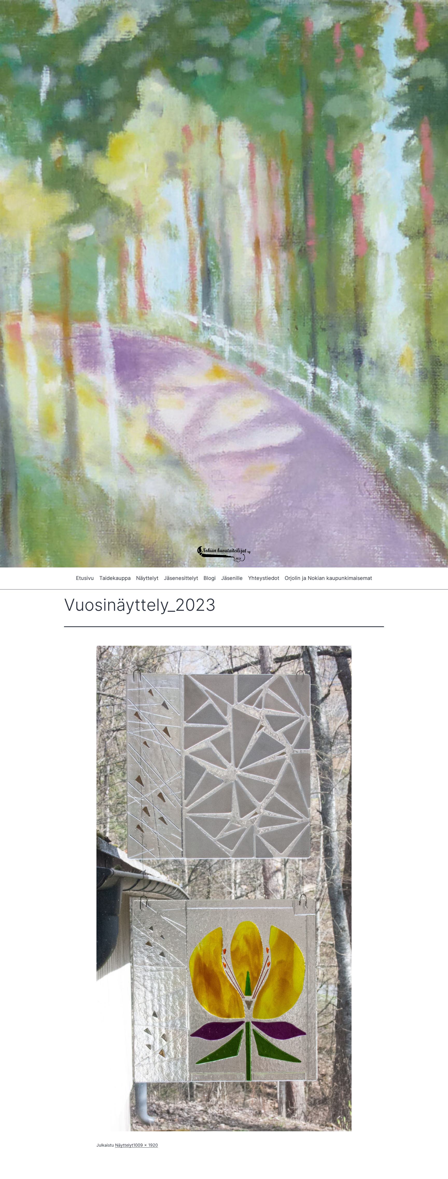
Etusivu (85, 578)
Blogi (210, 578)
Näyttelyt (147, 578)
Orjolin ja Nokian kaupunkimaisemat (328, 578)
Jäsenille (232, 578)
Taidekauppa (115, 578)
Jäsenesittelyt (181, 578)
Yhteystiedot (263, 578)
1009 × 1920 (145, 1145)
